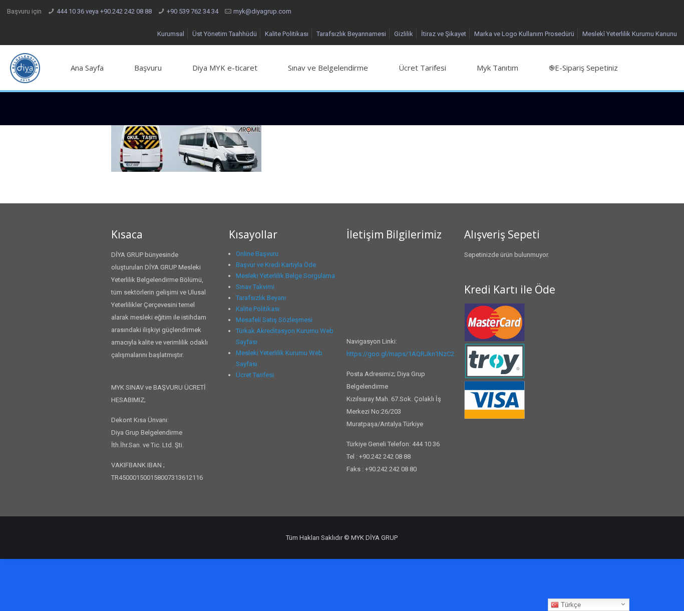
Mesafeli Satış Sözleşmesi (274, 320)
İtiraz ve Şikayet (443, 34)
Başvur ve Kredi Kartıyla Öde (276, 264)
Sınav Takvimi (255, 286)
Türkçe (570, 604)
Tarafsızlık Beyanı (261, 297)
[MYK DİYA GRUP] (25, 67)
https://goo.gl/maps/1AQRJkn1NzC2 (400, 354)
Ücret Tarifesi (255, 375)
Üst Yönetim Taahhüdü (224, 34)
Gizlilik (403, 34)
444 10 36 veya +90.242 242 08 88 (104, 11)
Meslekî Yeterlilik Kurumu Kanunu (629, 34)
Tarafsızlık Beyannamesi (351, 34)
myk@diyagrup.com (262, 11)
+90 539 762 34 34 (192, 11)
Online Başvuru (257, 253)
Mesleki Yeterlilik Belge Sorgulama (285, 275)
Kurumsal (170, 34)
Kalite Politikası (286, 34)
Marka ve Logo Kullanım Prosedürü (524, 34)
